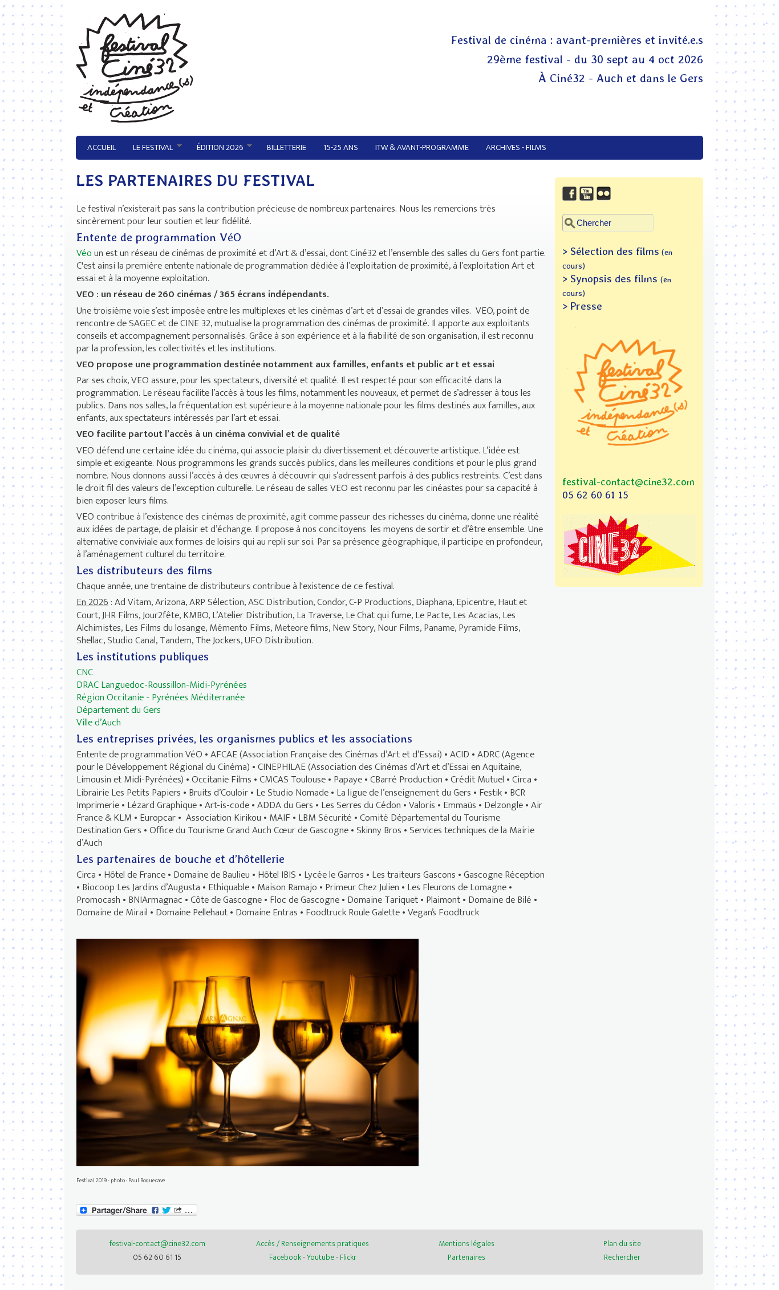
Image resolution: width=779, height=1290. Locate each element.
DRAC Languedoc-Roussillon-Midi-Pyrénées (161, 685)
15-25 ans (340, 147)
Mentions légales (466, 1243)
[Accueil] (134, 120)
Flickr (348, 1257)
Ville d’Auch (98, 723)
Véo (85, 253)
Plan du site (622, 1243)
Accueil (101, 147)
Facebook (285, 1257)
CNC (84, 672)
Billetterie (286, 147)
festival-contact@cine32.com (628, 482)
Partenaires (466, 1257)
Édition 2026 (215, 147)
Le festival (148, 147)
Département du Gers (118, 710)
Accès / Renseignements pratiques (312, 1243)
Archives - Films (516, 147)
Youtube (320, 1257)
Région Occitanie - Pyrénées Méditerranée (160, 697)
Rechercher (622, 1257)
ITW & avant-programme (422, 147)
